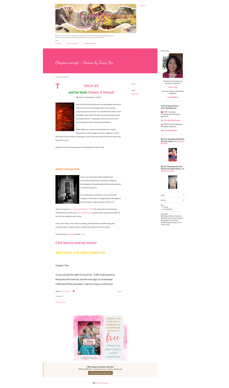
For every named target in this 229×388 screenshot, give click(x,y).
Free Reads (58, 43)
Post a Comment (60, 302)
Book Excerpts (135, 94)
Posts (165, 207)
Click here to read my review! (76, 243)
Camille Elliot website (90, 43)
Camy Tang (172, 87)
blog (83, 234)
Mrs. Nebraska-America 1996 (81, 209)
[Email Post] (74, 291)
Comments (167, 209)
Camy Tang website (72, 43)
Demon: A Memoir (101, 92)
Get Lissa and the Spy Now (100, 373)
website (71, 234)
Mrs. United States (85, 213)
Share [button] (133, 84)
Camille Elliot (172, 97)
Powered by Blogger (101, 383)
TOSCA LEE (91, 86)
